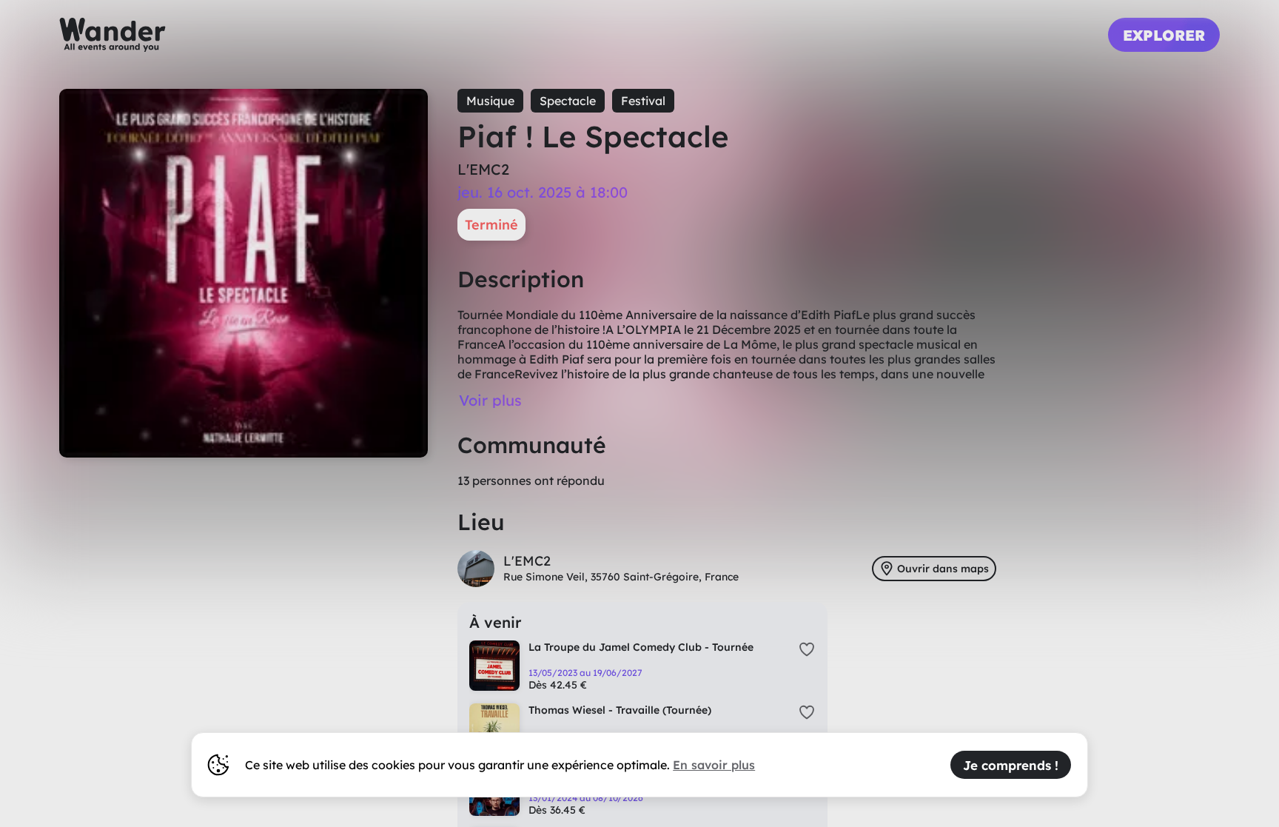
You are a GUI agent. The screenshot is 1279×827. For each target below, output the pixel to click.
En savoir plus (714, 764)
